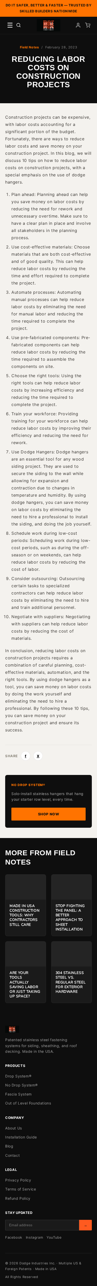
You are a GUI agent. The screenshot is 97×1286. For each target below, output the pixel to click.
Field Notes (29, 47)
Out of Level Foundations (28, 1103)
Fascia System (18, 1094)
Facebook (13, 1237)
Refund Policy (18, 1198)
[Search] (18, 25)
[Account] (78, 25)
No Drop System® (21, 1085)
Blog (9, 1146)
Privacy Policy (18, 1180)
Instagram (34, 1237)
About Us (13, 1128)
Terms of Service (20, 1189)
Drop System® (18, 1076)
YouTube (54, 1237)
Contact (12, 1155)
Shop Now (48, 814)
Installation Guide (21, 1137)
